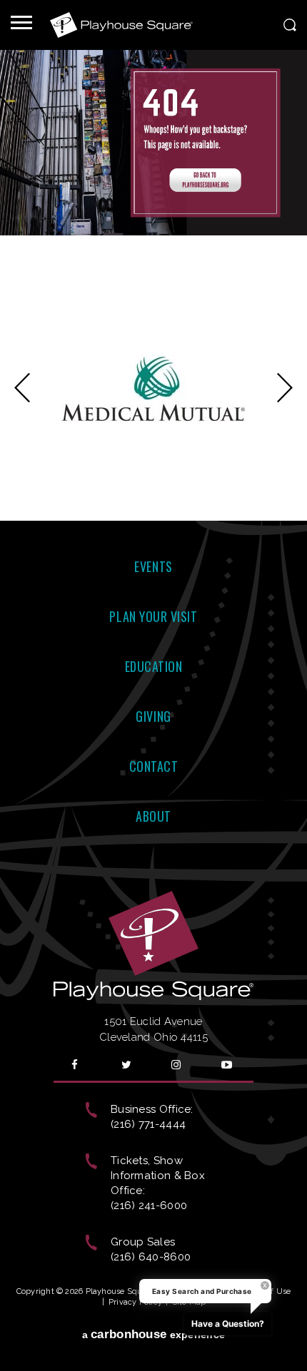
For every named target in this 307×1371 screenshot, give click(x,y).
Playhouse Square (121, 25)
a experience (154, 1334)
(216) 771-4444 (148, 1124)
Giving (153, 716)
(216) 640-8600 (151, 1256)
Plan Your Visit (153, 616)
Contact (153, 766)
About (153, 816)
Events (153, 566)
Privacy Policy (135, 1302)
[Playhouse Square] (153, 231)
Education (154, 666)
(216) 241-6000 (149, 1205)
